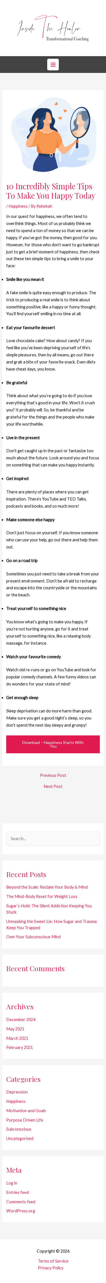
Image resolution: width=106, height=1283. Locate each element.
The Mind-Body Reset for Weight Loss (41, 896)
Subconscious (18, 1129)
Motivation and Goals (26, 1110)
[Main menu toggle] (53, 64)
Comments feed (20, 1201)
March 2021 (17, 1038)
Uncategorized (19, 1138)
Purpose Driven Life (24, 1120)
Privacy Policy (50, 1267)
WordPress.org (20, 1210)
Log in (11, 1183)
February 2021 (19, 1047)
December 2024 (20, 1019)
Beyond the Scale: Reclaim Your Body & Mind (47, 887)
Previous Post (53, 775)
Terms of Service (53, 1261)
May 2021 (15, 1029)
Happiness (18, 206)
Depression (17, 1092)
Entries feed (17, 1192)
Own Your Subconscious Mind (33, 936)
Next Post (53, 786)
